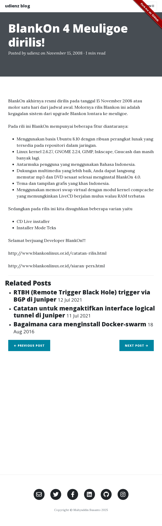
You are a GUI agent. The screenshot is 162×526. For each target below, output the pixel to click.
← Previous (29, 345)
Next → (136, 345)
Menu (147, 6)
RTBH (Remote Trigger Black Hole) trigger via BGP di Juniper (82, 295)
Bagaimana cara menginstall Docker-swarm (83, 327)
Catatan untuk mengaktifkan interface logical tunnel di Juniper (84, 311)
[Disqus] (81, 410)
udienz (33, 53)
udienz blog (17, 6)
